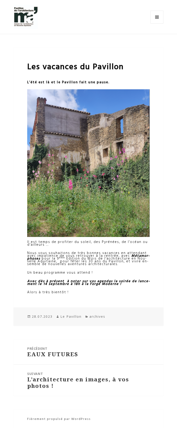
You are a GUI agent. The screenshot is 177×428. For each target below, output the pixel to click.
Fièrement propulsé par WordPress (59, 418)
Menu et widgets (157, 23)
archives (97, 316)
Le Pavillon (71, 316)
